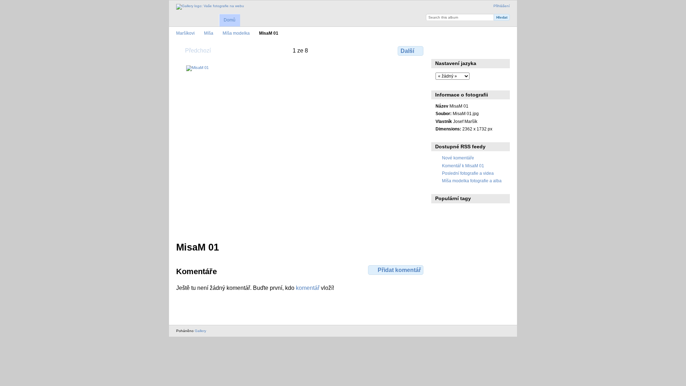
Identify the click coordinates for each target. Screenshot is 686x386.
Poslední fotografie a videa (468, 173)
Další (407, 51)
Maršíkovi (185, 33)
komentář (307, 288)
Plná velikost (439, 50)
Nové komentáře (458, 157)
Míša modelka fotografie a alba (472, 180)
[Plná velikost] (300, 149)
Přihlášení (501, 6)
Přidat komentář (399, 270)
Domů (229, 20)
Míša (208, 33)
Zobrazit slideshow (470, 50)
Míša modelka (236, 33)
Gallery (200, 331)
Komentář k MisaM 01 (463, 165)
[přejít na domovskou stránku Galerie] (210, 7)
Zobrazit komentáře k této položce (454, 50)
